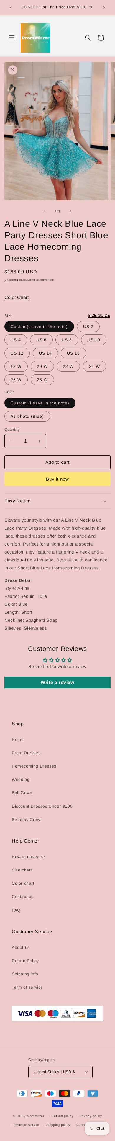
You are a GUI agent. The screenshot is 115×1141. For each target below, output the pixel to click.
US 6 (41, 339)
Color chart (23, 883)
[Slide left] (44, 211)
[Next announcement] (104, 7)
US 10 (93, 339)
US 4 (16, 339)
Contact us (23, 896)
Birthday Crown (27, 819)
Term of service (27, 987)
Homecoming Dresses (34, 766)
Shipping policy (58, 1125)
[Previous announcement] (10, 7)
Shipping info (25, 974)
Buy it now (57, 478)
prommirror (36, 1115)
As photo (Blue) (27, 416)
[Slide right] (70, 211)
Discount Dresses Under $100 (42, 806)
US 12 (17, 353)
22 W (68, 366)
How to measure (28, 856)
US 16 (73, 353)
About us (21, 947)
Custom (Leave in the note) (40, 403)
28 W (42, 379)
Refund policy (62, 1116)
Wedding (20, 779)
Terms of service (26, 1125)
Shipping (11, 279)
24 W (94, 366)
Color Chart (16, 297)
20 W (42, 366)
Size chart (22, 870)
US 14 (45, 353)
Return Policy (25, 960)
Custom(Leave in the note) (39, 326)
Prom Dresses (26, 752)
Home (18, 739)
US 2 (88, 326)
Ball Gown (22, 792)
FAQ (16, 910)
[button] (11, 37)
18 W (16, 366)
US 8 (67, 339)
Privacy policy (90, 1116)
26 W (16, 379)
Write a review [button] (57, 682)
